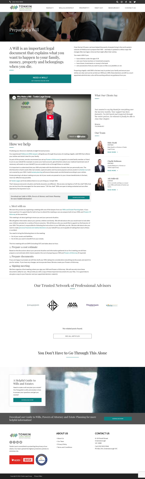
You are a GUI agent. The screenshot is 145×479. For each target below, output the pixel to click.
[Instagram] (10, 442)
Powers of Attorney (52, 159)
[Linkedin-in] (17, 442)
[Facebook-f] (14, 442)
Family (49, 8)
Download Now (79, 197)
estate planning (37, 172)
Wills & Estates (66, 8)
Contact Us (130, 8)
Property (83, 8)
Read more (112, 152)
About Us (60, 438)
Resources (113, 8)
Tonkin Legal (15, 181)
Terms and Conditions (64, 447)
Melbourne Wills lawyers (29, 154)
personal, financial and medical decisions (32, 228)
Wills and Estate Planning (71, 209)
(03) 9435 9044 (103, 446)
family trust (84, 170)
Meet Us (98, 8)
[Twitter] (20, 442)
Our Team (60, 441)
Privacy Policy (62, 444)
